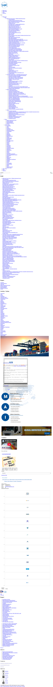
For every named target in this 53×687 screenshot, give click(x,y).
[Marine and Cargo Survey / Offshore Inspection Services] (5, 400)
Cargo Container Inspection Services (15, 48)
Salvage (8, 142)
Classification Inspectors (6, 636)
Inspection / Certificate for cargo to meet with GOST (17, 94)
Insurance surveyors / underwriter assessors (9, 632)
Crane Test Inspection (12, 64)
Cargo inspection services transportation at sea (16, 72)
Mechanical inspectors (4, 288)
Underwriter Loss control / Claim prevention (9, 623)
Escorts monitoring (10, 122)
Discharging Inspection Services (14, 27)
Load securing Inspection (13, 61)
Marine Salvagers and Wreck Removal (8, 600)
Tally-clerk (2, 284)
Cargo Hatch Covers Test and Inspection (15, 49)
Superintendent (9, 138)
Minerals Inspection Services (13, 113)
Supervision (9, 146)
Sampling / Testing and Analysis (14, 79)
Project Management (10, 140)
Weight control (9, 150)
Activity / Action (7, 124)
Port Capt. (10, 68)
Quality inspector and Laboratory (7, 641)
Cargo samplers (5, 619)
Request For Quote (13, 686)
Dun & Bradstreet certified (21, 365)
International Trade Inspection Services (15, 116)
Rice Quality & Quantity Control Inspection (16, 77)
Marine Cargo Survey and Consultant (8, 186)
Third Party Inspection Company (12, 154)
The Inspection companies (11, 153)
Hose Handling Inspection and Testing (15, 62)
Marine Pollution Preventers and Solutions (9, 607)
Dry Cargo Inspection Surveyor (14, 58)
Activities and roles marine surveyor (8, 629)
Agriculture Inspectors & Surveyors (8, 630)
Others (3, 269)
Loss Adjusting (9, 163)
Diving (8, 162)
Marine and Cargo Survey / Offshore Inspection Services (16, 18)
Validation (8, 158)
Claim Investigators (3, 283)
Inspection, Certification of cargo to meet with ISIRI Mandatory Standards (21, 96)
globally (15, 365)
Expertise (8, 161)
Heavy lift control (11, 33)
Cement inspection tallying (13, 90)
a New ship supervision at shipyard (14, 30)
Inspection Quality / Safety (6, 241)
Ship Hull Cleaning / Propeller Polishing (15, 50)
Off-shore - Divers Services (13, 55)
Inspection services (10, 166)
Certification (9, 147)
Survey (8, 165)
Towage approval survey (13, 47)
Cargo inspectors (5, 617)
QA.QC (1, 289)
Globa (9, 389)
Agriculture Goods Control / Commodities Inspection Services (17, 74)
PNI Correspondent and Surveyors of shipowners (17, 21)
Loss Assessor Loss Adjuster (7, 618)
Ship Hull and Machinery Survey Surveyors (16, 39)
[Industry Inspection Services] (5, 420)
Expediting (8, 141)
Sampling (10, 80)
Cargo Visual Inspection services (14, 46)
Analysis (8, 143)
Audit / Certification (12, 108)
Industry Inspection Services (11, 89)
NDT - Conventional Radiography (14, 98)
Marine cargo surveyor (12, 71)
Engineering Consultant (10, 130)
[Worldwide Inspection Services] (2, 593)
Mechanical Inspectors (12, 106)
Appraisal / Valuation (12, 115)
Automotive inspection (12, 110)
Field (5, 17)
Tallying (1, 304)
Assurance (8, 152)
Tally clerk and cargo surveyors (7, 185)
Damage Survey (11, 69)
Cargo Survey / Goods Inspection (14, 117)
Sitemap (23, 686)
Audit (7, 126)
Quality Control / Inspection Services (15, 100)
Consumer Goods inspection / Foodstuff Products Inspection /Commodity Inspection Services (24, 111)
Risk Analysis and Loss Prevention (14, 37)
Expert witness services (6, 611)
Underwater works (10, 129)
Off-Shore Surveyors (5, 608)
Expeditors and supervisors (6, 604)
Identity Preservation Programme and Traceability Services (18, 86)
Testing (8, 151)
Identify (1, 332)
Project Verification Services (13, 107)
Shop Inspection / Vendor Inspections (15, 101)
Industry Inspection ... (15, 414)
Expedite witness (11, 73)
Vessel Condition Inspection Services (15, 32)
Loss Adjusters (4, 612)
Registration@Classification (11, 159)
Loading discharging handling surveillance (9, 240)
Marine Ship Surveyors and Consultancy (9, 227)
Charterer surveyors (12, 23)
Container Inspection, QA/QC (14, 56)
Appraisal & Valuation (10, 148)
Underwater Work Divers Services (8, 616)
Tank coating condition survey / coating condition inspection (18, 51)
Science (8, 127)
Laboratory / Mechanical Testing (14, 97)
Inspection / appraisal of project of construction (16, 93)
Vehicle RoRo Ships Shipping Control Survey (9, 200)
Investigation (9, 155)
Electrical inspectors (10, 121)
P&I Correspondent (5, 610)
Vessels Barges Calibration (13, 63)
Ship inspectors (4, 637)
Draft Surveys (4, 213)
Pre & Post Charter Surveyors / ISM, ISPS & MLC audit (11, 613)
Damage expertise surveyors (13, 53)
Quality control (9, 167)
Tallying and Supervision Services (14, 43)
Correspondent (9, 131)
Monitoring (8, 134)
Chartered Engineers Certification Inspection (9, 268)
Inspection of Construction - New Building (16, 92)
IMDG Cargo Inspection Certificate (14, 57)
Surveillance (9, 128)
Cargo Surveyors (5, 620)
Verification (8, 149)
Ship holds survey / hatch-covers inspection (16, 78)
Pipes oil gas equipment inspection (14, 45)
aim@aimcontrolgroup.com (9, 486)
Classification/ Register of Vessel (14, 65)
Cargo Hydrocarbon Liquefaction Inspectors (9, 601)
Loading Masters (11, 36)
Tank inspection (11, 59)
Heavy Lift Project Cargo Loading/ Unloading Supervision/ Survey (20, 35)
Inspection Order (4, 475)
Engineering (9, 135)
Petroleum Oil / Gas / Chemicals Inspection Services (17, 112)
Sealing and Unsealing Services (14, 41)
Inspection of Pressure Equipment (14, 99)
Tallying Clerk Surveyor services (14, 84)
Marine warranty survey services (14, 22)
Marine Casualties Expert (6, 606)
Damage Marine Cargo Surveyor (7, 214)
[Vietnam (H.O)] (5, 593)
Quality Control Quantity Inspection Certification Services (18, 60)
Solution (8, 144)
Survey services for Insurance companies (15, 28)
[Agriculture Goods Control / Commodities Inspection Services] (5, 410)
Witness (8, 156)
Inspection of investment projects (14, 91)
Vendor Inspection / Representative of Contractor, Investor (11, 255)
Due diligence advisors (6, 599)
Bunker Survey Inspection (13, 52)
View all (1, 647)
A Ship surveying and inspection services (15, 20)
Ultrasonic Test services (12, 31)
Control (8, 132)
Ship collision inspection (13, 38)
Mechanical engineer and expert (14, 103)
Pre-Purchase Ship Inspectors (7, 602)
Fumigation (10, 85)
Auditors (3, 638)
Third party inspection (6, 642)
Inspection (8, 139)
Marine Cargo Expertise (6, 627)
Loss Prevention (3, 331)
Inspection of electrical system (7, 254)
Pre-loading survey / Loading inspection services (17, 24)
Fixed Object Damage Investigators (8, 626)
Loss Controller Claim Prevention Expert (9, 624)
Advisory (8, 133)
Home (1, 686)
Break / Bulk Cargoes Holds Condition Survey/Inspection (11, 199)
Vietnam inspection (6, 686)
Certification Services (12, 118)
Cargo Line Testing (12, 67)
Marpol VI (10, 66)
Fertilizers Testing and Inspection (14, 88)
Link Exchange (19, 686)
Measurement (9, 157)
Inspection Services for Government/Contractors (16, 114)
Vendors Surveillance (12, 105)
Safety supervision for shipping (14, 29)
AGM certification (12, 19)
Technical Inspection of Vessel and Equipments (16, 44)
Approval (2, 318)
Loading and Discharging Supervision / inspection (17, 42)
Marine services (11, 34)
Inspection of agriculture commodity (14, 76)
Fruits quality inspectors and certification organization (17, 75)
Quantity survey (3, 305)
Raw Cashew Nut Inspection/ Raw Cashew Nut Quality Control (19, 87)
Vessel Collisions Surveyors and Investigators (9, 643)
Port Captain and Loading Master (7, 621)
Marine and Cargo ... (15, 393)
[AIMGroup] (4, 8)
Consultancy (9, 145)
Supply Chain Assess (12, 102)
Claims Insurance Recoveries (13, 70)
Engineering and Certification (7, 639)
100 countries (6, 385)
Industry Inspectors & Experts (11, 120)
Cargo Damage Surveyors (6, 640)
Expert (6, 119)
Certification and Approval (6, 633)
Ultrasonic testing (11, 104)
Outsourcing (9, 125)
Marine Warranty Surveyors (7, 609)
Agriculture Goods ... (15, 403)
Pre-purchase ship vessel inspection (14, 25)
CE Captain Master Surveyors (7, 634)
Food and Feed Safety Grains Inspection (15, 82)
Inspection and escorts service (13, 83)
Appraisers (2, 282)
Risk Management (10, 136)
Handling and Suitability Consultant (8, 644)
